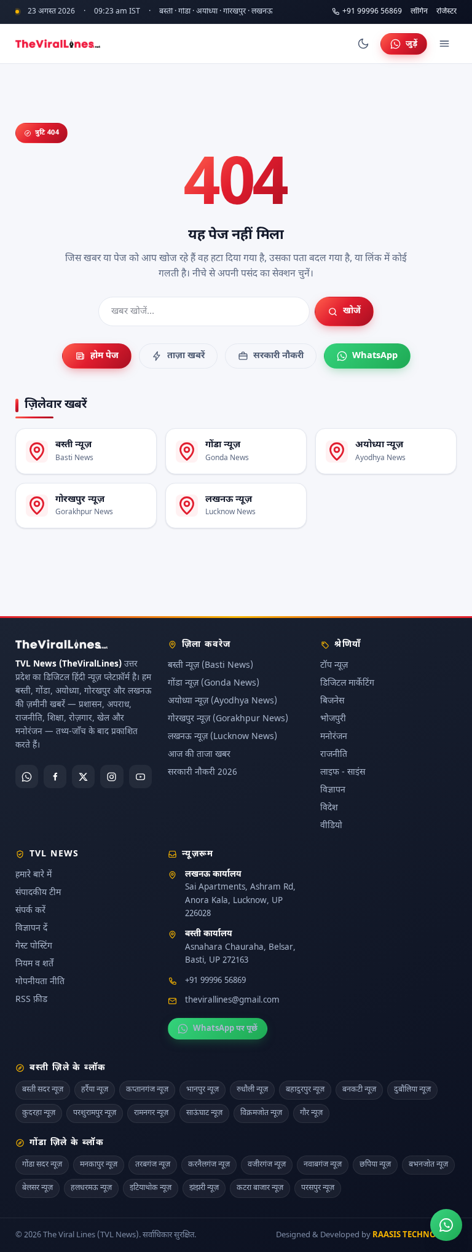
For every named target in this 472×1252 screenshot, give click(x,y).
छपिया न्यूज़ (375, 1165)
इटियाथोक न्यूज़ (150, 1187)
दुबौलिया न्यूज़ (412, 1090)
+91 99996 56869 (372, 11)
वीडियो (331, 826)
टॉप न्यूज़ (334, 665)
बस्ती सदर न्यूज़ (42, 1090)
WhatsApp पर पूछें (225, 1028)
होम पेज (104, 356)
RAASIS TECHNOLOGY (414, 1234)
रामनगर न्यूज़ (151, 1113)
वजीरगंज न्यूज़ (267, 1165)
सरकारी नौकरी (278, 356)
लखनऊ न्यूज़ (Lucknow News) (222, 737)
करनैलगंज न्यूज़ (209, 1165)
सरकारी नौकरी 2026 (202, 772)
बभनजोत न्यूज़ (428, 1165)
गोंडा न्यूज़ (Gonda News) (213, 683)
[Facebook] (55, 776)
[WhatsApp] (26, 776)
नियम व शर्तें (34, 963)
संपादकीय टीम (38, 892)
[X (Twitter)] (83, 776)
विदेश (329, 808)
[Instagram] (111, 776)
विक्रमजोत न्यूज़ (261, 1113)
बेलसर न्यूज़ (37, 1187)
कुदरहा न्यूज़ (38, 1113)
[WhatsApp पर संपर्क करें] (446, 1225)
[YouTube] (140, 776)
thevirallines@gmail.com (232, 1000)
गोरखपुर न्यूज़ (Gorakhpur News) (228, 719)
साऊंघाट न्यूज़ (204, 1113)
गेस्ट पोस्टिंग (33, 946)
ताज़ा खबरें (186, 356)
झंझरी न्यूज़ (204, 1187)
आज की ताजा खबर (199, 755)
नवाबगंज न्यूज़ (323, 1165)
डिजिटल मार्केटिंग (347, 683)
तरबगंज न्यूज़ (152, 1165)
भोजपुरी (333, 719)
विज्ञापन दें (31, 928)
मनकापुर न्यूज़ (98, 1165)
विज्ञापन (332, 790)
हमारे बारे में (33, 874)
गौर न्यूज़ (311, 1113)
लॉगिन (419, 12)
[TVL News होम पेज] (57, 43)
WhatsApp (375, 356)
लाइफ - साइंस (342, 772)
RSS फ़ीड (31, 999)
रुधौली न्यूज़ (252, 1090)
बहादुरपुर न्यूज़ (305, 1090)
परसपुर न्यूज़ (317, 1187)
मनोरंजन (333, 737)
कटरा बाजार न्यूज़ (260, 1187)
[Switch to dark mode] (363, 43)
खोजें (352, 311)
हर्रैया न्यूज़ (94, 1090)
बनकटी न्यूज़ (359, 1090)
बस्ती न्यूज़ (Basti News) (210, 665)
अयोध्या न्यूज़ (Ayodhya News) (222, 701)
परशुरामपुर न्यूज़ (94, 1113)
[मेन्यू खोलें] (444, 43)
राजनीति (333, 755)
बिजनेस (332, 701)
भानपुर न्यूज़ (202, 1090)
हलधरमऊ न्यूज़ (91, 1187)
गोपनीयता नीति (40, 981)
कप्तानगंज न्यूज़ (147, 1090)
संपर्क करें (30, 910)
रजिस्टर (446, 12)
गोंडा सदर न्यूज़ (42, 1165)
